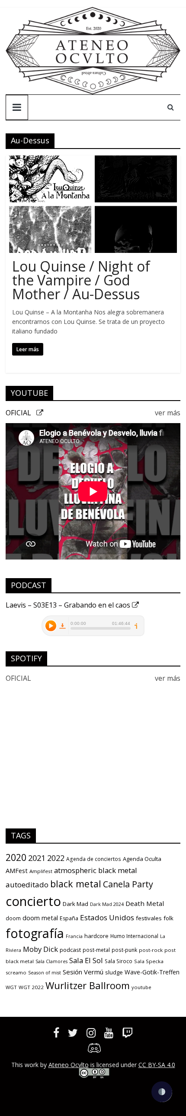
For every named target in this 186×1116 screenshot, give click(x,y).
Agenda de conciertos (93, 859)
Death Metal (144, 903)
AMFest (17, 870)
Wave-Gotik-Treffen (152, 972)
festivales (149, 918)
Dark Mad (75, 904)
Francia (74, 936)
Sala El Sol (86, 960)
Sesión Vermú (83, 971)
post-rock (151, 950)
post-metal (96, 950)
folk (168, 918)
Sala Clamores (51, 961)
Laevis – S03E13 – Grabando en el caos (69, 605)
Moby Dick (40, 949)
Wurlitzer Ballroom (87, 985)
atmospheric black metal (95, 870)
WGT (11, 987)
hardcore (96, 936)
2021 (36, 858)
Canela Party (128, 884)
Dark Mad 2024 (107, 904)
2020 (16, 857)
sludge (114, 972)
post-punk (124, 950)
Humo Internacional (134, 936)
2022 (55, 858)
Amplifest (40, 871)
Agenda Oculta (142, 859)
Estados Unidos (107, 917)
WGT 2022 (31, 987)
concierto (33, 901)
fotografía (35, 933)
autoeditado (27, 885)
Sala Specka (149, 961)
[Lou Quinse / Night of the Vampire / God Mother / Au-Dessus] (93, 160)
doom (13, 918)
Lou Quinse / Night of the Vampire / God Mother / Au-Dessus (81, 280)
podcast (70, 950)
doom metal (40, 917)
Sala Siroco (118, 961)
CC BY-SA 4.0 (156, 1065)
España (69, 918)
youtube (141, 987)
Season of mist (44, 973)
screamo (16, 972)
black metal (75, 883)
